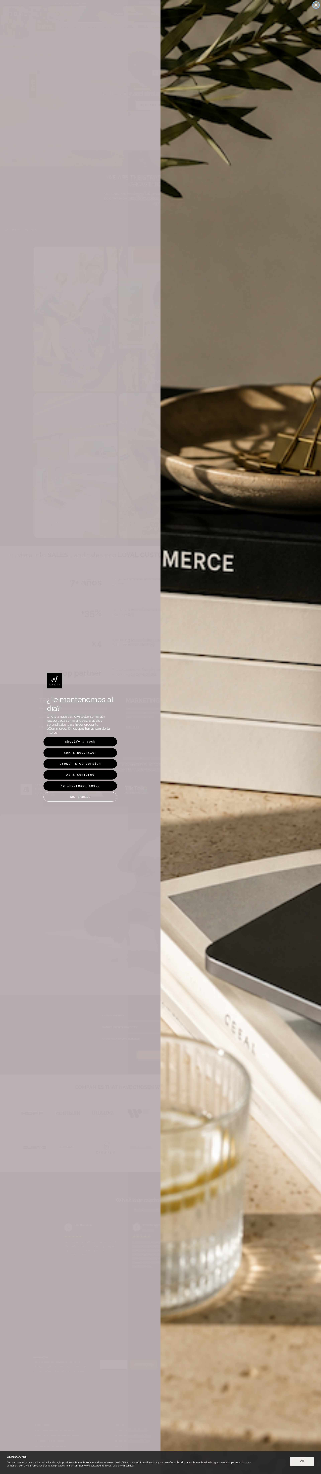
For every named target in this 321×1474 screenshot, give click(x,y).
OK (302, 1461)
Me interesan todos (80, 786)
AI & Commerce (80, 775)
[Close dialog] (316, 5)
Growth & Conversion (80, 764)
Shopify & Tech (80, 741)
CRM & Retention (80, 752)
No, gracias (80, 797)
